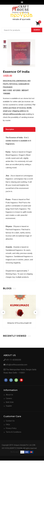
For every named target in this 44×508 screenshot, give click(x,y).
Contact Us (10, 421)
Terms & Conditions (13, 432)
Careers (9, 398)
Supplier (9, 406)
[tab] (19, 129)
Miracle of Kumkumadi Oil (19, 323)
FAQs (8, 424)
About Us (9, 395)
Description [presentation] (10, 129)
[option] (4, 41)
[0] (38, 24)
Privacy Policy (11, 428)
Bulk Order (10, 402)
